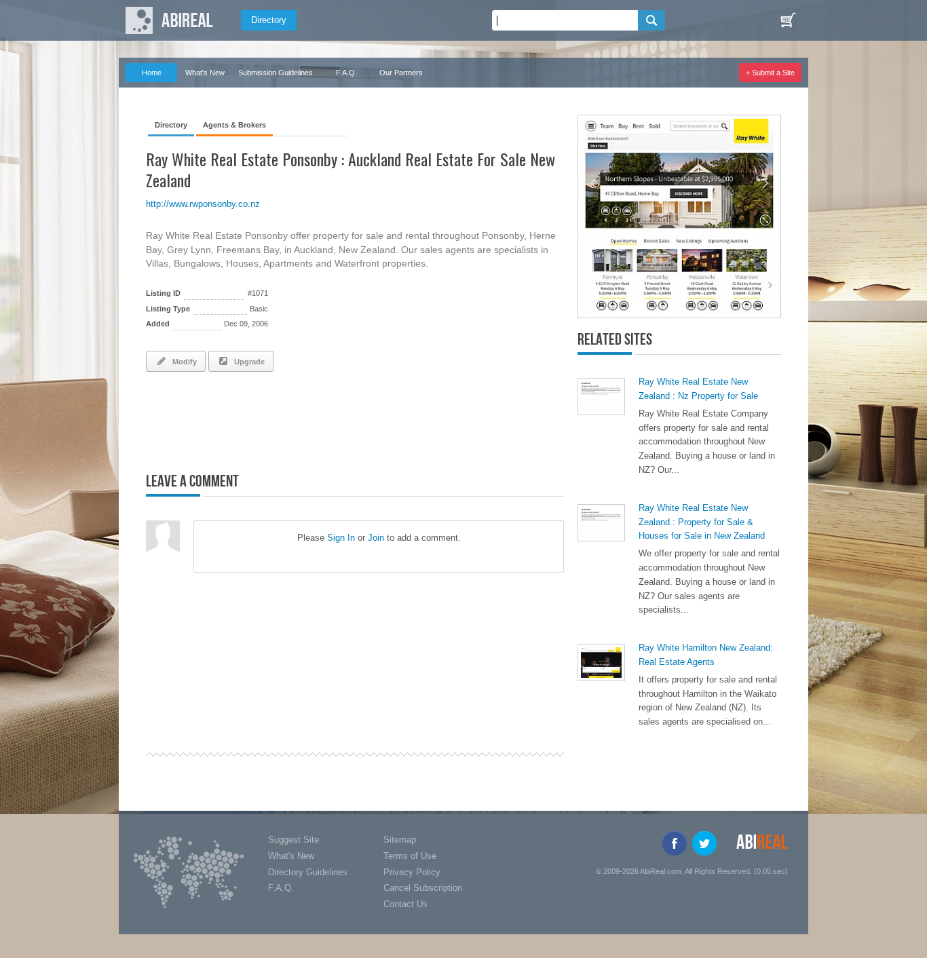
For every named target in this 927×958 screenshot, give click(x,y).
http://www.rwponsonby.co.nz (203, 204)
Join (376, 538)
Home (152, 73)
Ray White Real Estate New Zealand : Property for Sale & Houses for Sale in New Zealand (702, 522)
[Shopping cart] (788, 20)
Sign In (341, 538)
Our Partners (401, 73)
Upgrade (247, 362)
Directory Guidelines (307, 872)
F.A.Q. (346, 73)
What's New (205, 73)
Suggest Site (293, 840)
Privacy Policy (411, 872)
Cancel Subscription (422, 888)
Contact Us (405, 904)
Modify (182, 362)
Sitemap (399, 840)
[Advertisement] (304, 419)
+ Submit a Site (770, 73)
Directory (268, 20)
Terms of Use (409, 856)
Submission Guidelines (275, 73)
